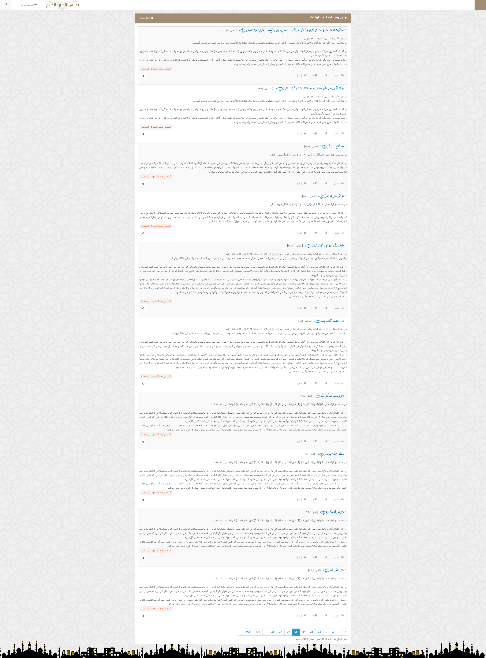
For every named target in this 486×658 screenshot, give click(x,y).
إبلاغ (300, 75)
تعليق (337, 75)
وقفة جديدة (145, 18)
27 (280, 632)
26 (288, 632)
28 (272, 632)
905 (248, 632)
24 (303, 632)
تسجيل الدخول (27, 5)
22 (319, 632)
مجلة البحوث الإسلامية (156, 69)
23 (311, 632)
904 (258, 632)
